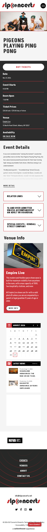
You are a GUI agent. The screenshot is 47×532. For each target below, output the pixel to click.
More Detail (9, 186)
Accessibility (20, 525)
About (23, 470)
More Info (13, 308)
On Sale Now (9, 136)
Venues (24, 465)
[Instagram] (25, 509)
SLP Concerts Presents (18, 6)
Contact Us (23, 476)
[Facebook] (21, 509)
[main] (23, 221)
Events (23, 460)
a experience (24, 529)
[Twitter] (16, 509)
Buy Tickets (23, 67)
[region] (23, 341)
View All (35, 363)
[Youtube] (30, 509)
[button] (23, 21)
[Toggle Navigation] (43, 5)
